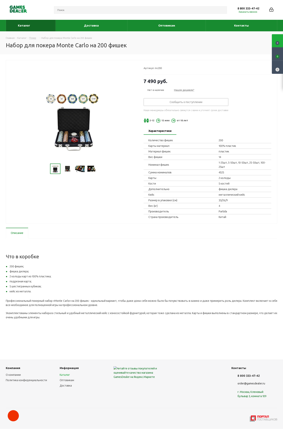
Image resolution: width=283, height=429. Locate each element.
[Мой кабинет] (271, 10)
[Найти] (222, 10)
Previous (45, 169)
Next (102, 169)
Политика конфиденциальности (26, 380)
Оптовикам (67, 380)
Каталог (65, 374)
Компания (13, 368)
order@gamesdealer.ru (251, 383)
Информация (69, 368)
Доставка (66, 385)
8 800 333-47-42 (248, 8)
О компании (13, 374)
